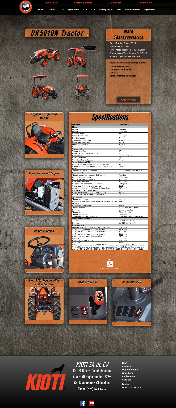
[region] (44, 137)
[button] (136, 384)
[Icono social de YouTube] (91, 403)
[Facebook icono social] (82, 403)
